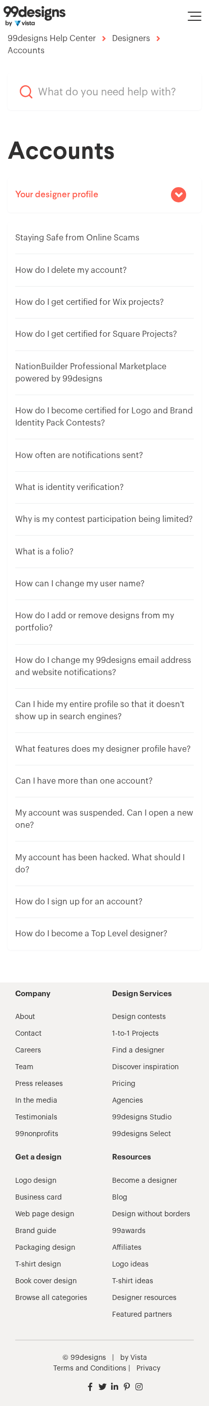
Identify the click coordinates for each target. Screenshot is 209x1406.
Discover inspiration (145, 1067)
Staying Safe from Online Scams (77, 238)
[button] (194, 16)
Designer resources (144, 1298)
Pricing (123, 1083)
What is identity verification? (69, 487)
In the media (36, 1100)
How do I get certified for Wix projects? (89, 302)
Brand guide (35, 1231)
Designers (131, 38)
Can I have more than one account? (84, 781)
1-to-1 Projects (135, 1033)
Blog (119, 1197)
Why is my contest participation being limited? (104, 519)
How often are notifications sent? (79, 455)
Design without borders (151, 1214)
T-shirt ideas (132, 1281)
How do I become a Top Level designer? (91, 934)
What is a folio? (44, 552)
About (25, 1017)
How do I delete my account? (71, 270)
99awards (129, 1231)
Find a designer (138, 1050)
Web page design (44, 1214)
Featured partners (142, 1314)
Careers (28, 1050)
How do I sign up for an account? (79, 902)
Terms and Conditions (89, 1368)
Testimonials (36, 1117)
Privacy (148, 1368)
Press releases (39, 1083)
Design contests (139, 1017)
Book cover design (46, 1281)
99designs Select (141, 1134)
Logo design (35, 1180)
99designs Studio (141, 1117)
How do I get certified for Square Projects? (96, 334)
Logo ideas (130, 1264)
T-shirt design (38, 1264)
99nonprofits (36, 1134)
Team (24, 1067)
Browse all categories (51, 1298)
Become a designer (144, 1180)
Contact (28, 1033)
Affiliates (127, 1247)
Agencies (127, 1100)
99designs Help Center (52, 38)
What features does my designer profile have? (103, 749)
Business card (38, 1197)
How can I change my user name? (80, 584)
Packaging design (45, 1247)
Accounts (26, 51)
